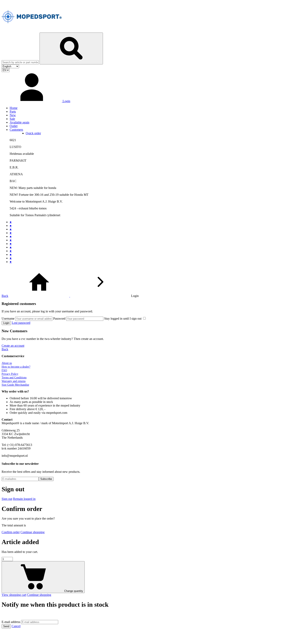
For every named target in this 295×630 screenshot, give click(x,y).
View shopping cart (14, 594)
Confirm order (11, 532)
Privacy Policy (10, 373)
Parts (13, 111)
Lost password (21, 322)
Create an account (13, 345)
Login (6, 322)
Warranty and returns (13, 381)
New (13, 115)
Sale (12, 118)
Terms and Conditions (14, 377)
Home (13, 108)
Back (5, 296)
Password (59, 318)
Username (8, 318)
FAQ (4, 370)
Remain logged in (24, 499)
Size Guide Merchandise (15, 384)
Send (6, 626)
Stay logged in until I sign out (123, 318)
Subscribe (46, 478)
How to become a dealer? (16, 366)
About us (7, 363)
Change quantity (73, 590)
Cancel (16, 626)
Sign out (7, 499)
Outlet (13, 126)
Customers (16, 129)
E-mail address (11, 622)
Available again (19, 122)
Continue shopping (32, 532)
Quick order (33, 133)
